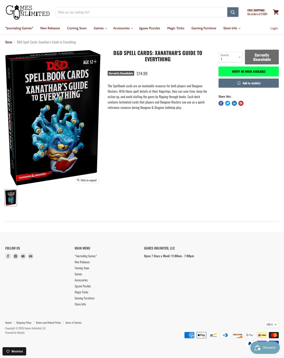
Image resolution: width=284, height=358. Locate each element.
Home (8, 42)
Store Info (230, 28)
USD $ (270, 324)
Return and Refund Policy (48, 322)
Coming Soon (77, 28)
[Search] (232, 12)
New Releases (50, 28)
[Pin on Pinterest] (240, 103)
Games (99, 28)
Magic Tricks (175, 28)
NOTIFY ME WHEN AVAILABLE (248, 71)
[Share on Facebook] (221, 103)
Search (8, 322)
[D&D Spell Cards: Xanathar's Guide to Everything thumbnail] (11, 197)
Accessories (122, 28)
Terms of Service (73, 322)
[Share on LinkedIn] (234, 103)
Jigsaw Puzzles (149, 28)
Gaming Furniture (203, 28)
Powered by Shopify (15, 332)
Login (274, 28)
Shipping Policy (23, 322)
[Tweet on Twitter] (227, 103)
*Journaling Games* (19, 28)
